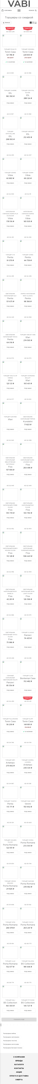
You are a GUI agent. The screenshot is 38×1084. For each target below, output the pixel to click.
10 (31, 1024)
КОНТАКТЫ (19, 1068)
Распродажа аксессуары (11, 1044)
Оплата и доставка (19, 1076)
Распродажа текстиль (10, 1040)
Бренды (19, 1061)
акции (19, 1072)
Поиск (31, 10)
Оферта (19, 1080)
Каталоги (19, 1064)
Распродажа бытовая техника (12, 1047)
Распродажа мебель (9, 1033)
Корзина (8, 10)
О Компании (19, 1057)
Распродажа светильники (11, 1037)
